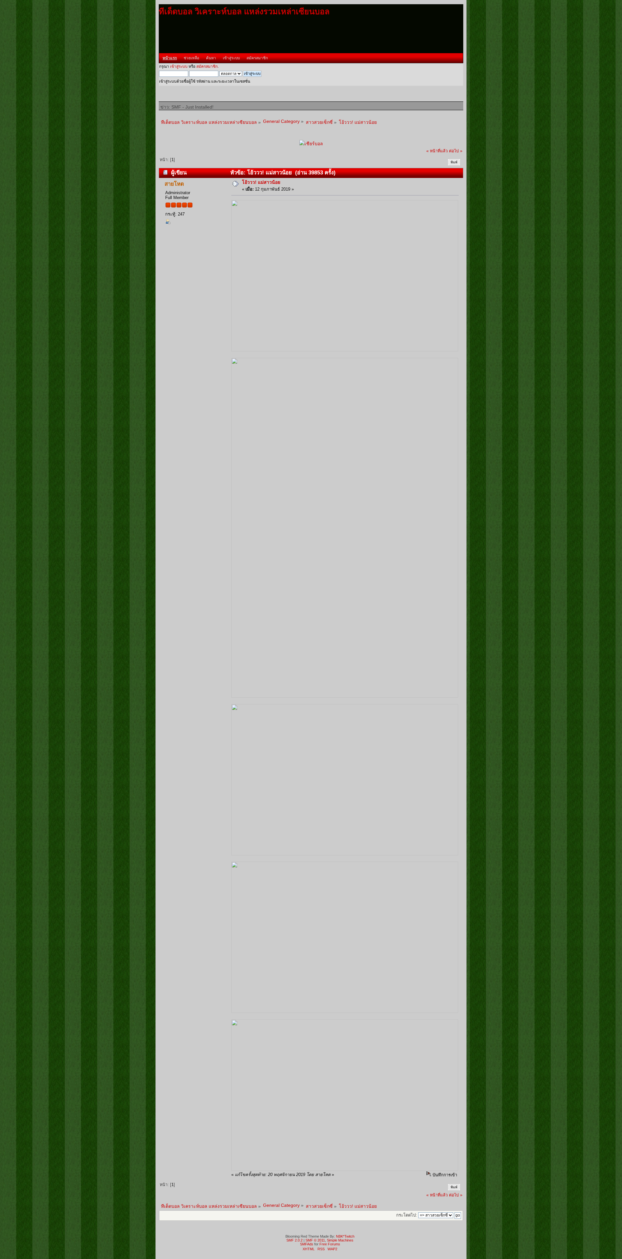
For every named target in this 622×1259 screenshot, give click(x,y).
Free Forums (329, 1244)
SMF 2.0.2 (294, 1240)
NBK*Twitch (345, 1236)
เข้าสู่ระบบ (179, 66)
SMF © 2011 (315, 1240)
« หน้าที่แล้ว (437, 151)
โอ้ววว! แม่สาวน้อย (261, 182)
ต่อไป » (455, 151)
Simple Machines (340, 1240)
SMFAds (306, 1244)
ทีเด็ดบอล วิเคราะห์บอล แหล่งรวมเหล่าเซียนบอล (244, 11)
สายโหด (174, 184)
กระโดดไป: (406, 1215)
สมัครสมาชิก (207, 66)
